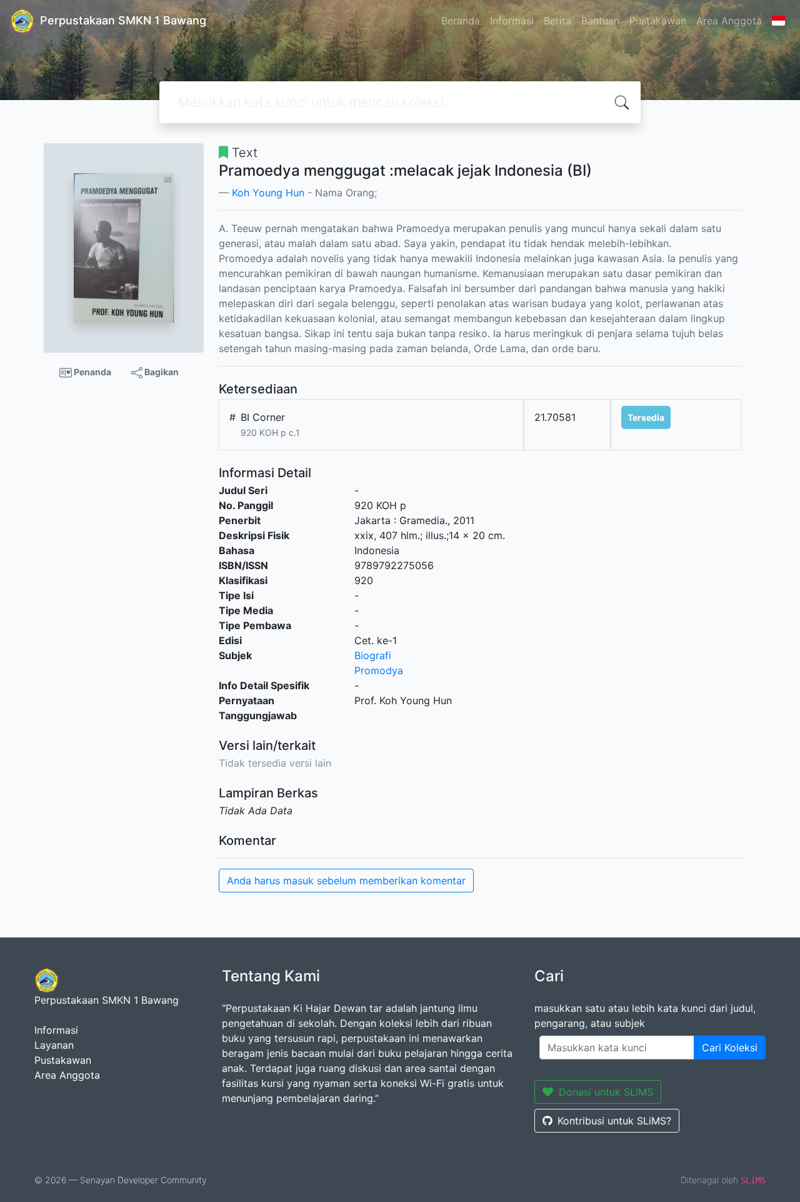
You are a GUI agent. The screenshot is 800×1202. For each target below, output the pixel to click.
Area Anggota (729, 20)
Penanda (91, 371)
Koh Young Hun (268, 192)
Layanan (54, 1045)
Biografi (372, 655)
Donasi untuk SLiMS (606, 1092)
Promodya (378, 670)
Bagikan (160, 371)
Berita (557, 20)
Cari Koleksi (730, 1047)
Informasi (512, 20)
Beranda (460, 20)
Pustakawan (657, 20)
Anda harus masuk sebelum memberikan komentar (346, 880)
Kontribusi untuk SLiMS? (614, 1120)
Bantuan (600, 20)
